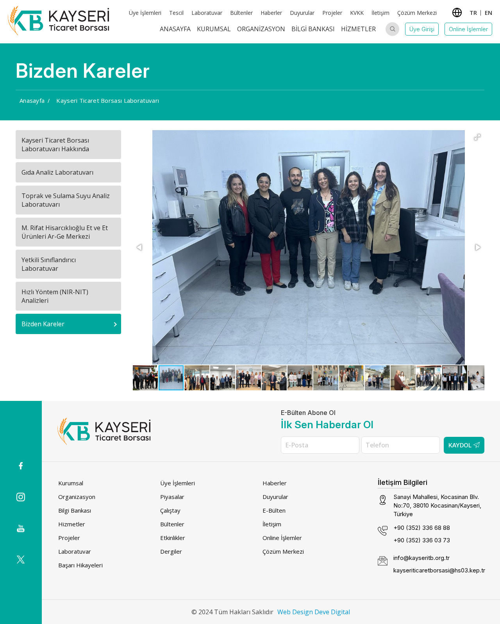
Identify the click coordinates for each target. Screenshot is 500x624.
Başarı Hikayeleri (80, 565)
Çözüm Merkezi (417, 12)
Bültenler (241, 12)
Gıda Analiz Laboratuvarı (57, 172)
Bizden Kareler (42, 324)
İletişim (380, 12)
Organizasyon (261, 29)
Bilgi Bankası (313, 29)
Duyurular (302, 12)
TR (473, 12)
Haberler (271, 12)
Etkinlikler (172, 538)
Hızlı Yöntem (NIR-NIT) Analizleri (54, 296)
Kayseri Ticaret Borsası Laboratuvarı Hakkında (55, 144)
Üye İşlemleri (145, 12)
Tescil (176, 12)
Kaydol (459, 445)
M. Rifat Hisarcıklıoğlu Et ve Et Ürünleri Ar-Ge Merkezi (64, 232)
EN (488, 12)
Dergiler (171, 551)
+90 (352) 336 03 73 (421, 540)
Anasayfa (175, 29)
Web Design (295, 612)
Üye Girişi (421, 29)
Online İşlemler (468, 29)
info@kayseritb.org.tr (421, 557)
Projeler (332, 12)
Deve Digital (332, 612)
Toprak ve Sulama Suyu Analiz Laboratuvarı (65, 200)
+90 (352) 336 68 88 (421, 527)
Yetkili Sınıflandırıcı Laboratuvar (48, 264)
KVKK (357, 12)
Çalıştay (170, 510)
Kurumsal (214, 29)
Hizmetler (358, 29)
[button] (477, 137)
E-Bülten (274, 510)
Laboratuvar (206, 12)
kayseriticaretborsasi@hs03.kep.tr (439, 570)
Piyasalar (172, 497)
